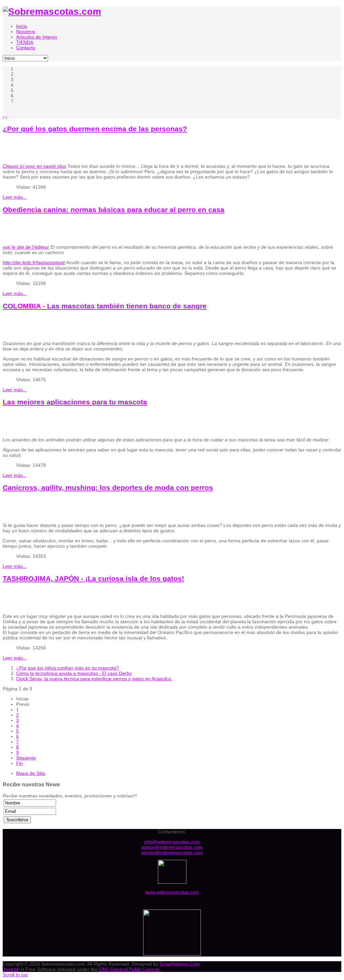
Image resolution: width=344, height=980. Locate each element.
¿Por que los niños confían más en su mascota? (67, 668)
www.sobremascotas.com (172, 892)
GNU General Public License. (130, 969)
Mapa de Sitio (30, 773)
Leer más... (15, 197)
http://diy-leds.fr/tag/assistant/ (34, 262)
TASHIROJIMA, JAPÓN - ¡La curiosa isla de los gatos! (93, 578)
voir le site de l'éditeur (26, 247)
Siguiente (26, 758)
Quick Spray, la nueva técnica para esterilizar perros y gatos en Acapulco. (94, 678)
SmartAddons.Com (180, 964)
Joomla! (11, 969)
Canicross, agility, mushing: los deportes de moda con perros (108, 487)
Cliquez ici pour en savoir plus (34, 166)
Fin (19, 763)
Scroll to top (15, 974)
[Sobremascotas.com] (52, 11)
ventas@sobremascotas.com (172, 852)
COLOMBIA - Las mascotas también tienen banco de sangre (105, 306)
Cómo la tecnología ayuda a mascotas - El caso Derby (74, 673)
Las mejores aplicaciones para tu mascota (75, 402)
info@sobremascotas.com (172, 841)
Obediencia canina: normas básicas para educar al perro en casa (113, 209)
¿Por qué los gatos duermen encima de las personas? (95, 129)
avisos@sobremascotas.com (172, 847)
